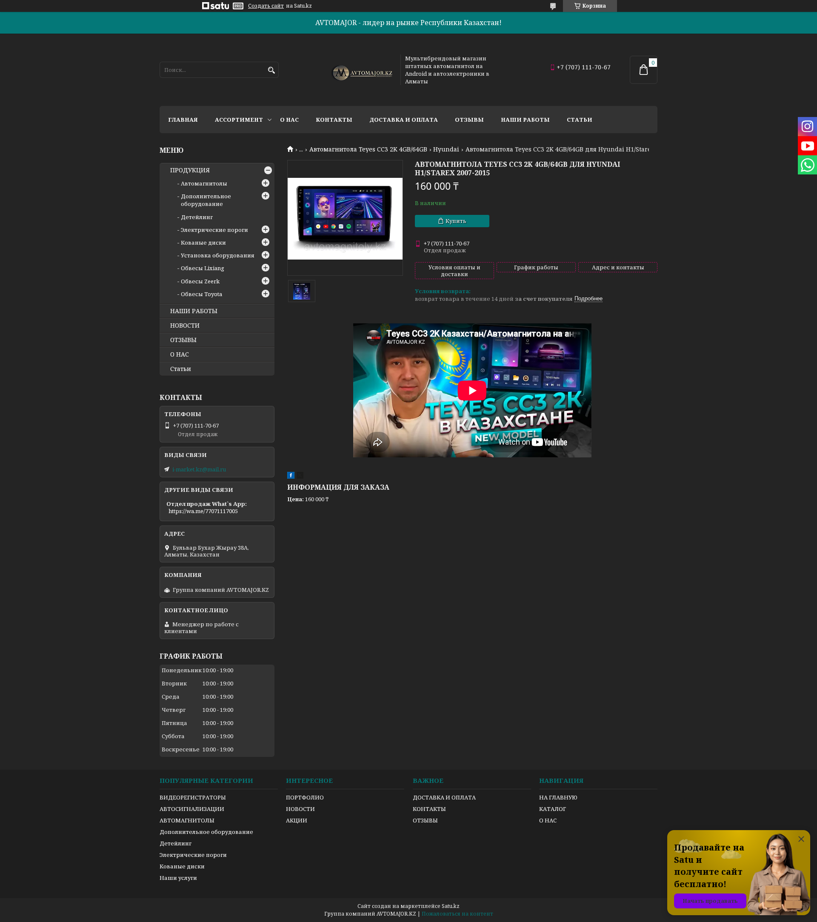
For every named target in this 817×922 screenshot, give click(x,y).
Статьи (579, 119)
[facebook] (290, 476)
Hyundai (446, 149)
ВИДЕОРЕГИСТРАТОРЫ (193, 797)
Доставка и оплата (403, 119)
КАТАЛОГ (552, 809)
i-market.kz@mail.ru (199, 469)
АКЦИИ (296, 820)
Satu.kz (451, 906)
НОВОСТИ (185, 325)
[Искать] (271, 70)
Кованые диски (203, 242)
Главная (183, 119)
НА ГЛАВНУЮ (558, 797)
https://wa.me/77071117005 (203, 511)
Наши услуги (178, 878)
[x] (300, 476)
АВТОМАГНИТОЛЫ (187, 820)
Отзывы (469, 119)
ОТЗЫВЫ (183, 340)
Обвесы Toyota (201, 294)
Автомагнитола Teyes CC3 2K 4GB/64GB (368, 149)
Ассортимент (239, 119)
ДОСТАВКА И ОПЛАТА (444, 797)
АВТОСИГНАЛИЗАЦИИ (192, 809)
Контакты (334, 119)
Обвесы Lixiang (202, 268)
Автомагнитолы (204, 183)
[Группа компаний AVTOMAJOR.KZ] (361, 69)
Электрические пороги (214, 230)
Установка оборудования (217, 255)
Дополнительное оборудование (206, 200)
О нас (289, 119)
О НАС (179, 354)
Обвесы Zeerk (200, 281)
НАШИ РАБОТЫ (193, 311)
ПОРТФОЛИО (305, 797)
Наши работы (525, 119)
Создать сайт (266, 6)
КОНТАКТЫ (429, 809)
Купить (456, 221)
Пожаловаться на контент (457, 913)
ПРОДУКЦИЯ (190, 170)
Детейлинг (197, 217)
